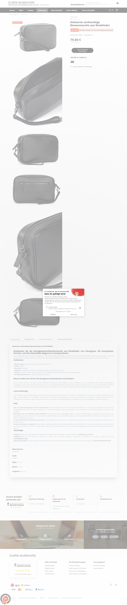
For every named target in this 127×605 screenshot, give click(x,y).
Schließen (53, 314)
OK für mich (74, 314)
